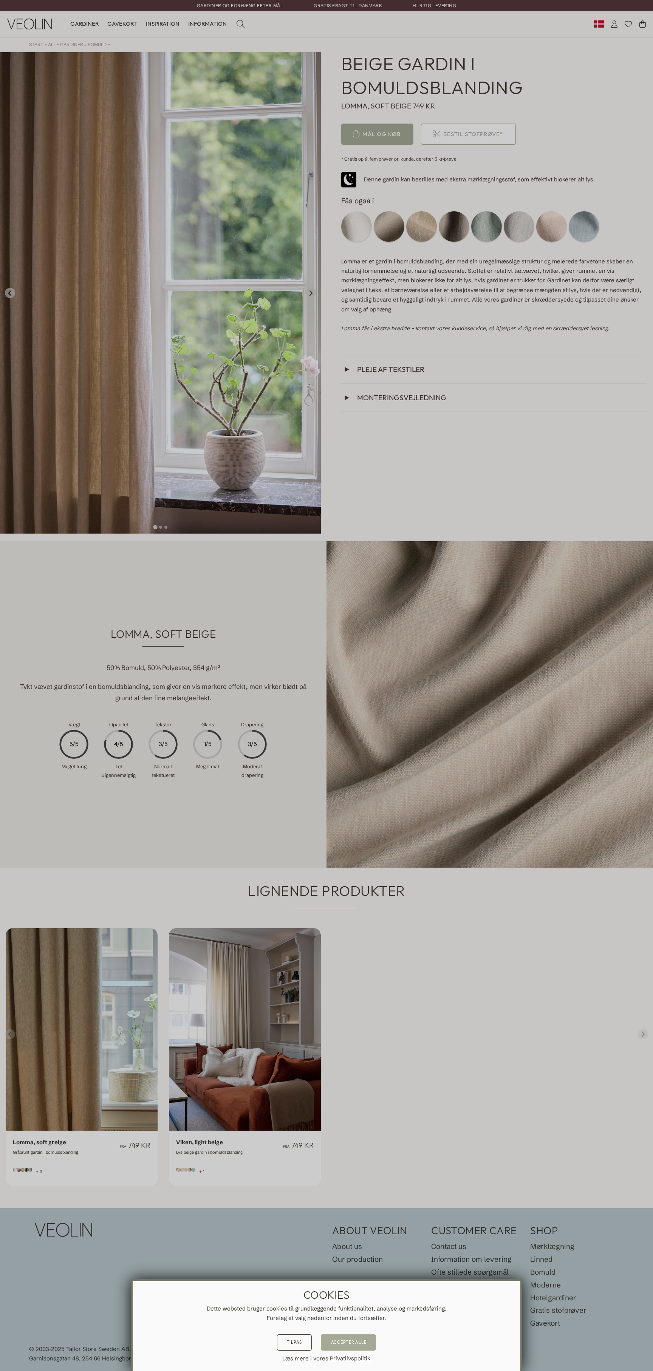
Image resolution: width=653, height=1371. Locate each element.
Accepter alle (349, 1342)
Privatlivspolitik (350, 1358)
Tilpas (294, 1342)
